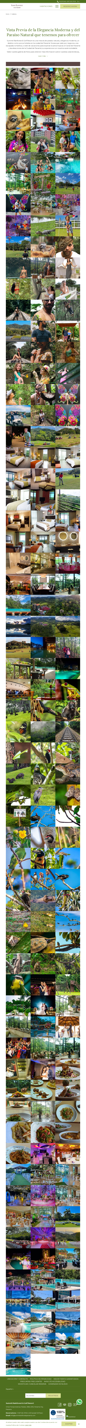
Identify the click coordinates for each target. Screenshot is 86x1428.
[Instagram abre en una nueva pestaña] (69, 1405)
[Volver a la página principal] (17, 6)
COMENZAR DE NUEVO (58, 1384)
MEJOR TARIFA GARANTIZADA (66, 1379)
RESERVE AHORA (70, 6)
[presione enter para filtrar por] (23, 65)
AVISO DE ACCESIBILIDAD (54, 1381)
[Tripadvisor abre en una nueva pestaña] (64, 1405)
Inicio (7, 14)
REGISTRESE (53, 1396)
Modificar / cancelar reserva (32, 1384)
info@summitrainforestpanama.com (23, 1415)
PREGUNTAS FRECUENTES (31, 1381)
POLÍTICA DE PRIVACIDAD (40, 1379)
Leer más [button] (42, 56)
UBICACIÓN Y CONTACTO (17, 1379)
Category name (47, 64)
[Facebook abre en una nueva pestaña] (59, 1405)
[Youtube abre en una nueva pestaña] (74, 1405)
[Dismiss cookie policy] (79, 1423)
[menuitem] (17, 1379)
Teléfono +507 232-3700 (67, 1)
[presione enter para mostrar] (19, 65)
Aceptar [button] (68, 1424)
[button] (18, 78)
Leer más (28, 1425)
